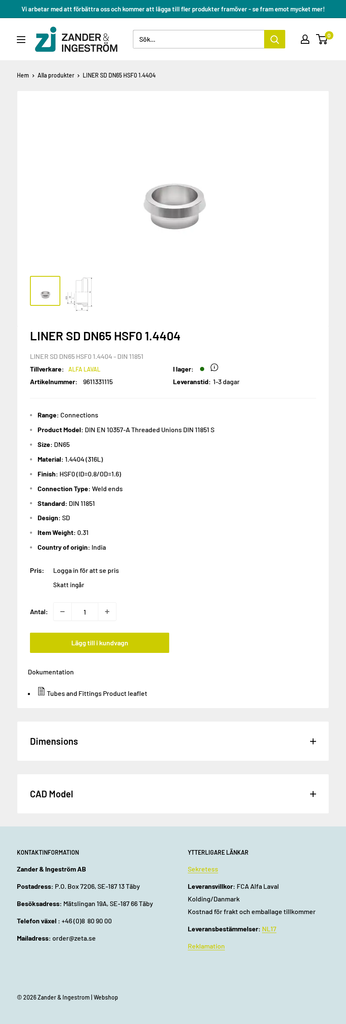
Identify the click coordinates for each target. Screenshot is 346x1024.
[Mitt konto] (305, 39)
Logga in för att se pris (86, 570)
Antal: (39, 611)
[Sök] (274, 39)
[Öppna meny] (21, 39)
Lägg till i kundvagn (99, 643)
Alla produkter (56, 75)
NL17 (269, 929)
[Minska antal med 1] (62, 611)
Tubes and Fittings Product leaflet (97, 693)
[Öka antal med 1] (107, 611)
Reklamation (206, 946)
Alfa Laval (84, 369)
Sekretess (203, 869)
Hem (23, 75)
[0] (322, 39)
